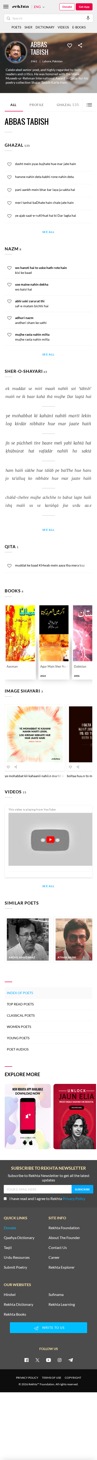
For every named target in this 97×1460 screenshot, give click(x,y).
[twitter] (37, 1360)
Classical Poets (21, 1015)
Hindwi (10, 1294)
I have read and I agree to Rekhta (47, 1198)
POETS (16, 27)
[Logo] (20, 7)
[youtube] (48, 1360)
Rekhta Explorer (61, 1267)
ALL (13, 105)
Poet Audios (17, 1049)
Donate (67, 6)
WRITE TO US (53, 1328)
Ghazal (68, 104)
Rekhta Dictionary (18, 1304)
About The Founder (64, 1238)
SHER (28, 27)
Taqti (8, 1247)
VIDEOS (63, 27)
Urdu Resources (17, 1257)
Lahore (46, 61)
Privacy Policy (74, 1198)
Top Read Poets (20, 1004)
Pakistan (57, 61)
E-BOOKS (79, 27)
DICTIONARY (45, 27)
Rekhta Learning (61, 1304)
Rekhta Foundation (64, 1228)
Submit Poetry (15, 1267)
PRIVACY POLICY (27, 1377)
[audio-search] (88, 18)
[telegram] (70, 1360)
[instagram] (59, 1360)
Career (54, 1257)
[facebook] (26, 1360)
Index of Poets (20, 993)
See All (48, 232)
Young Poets (18, 1038)
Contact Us (57, 1247)
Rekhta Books (15, 1314)
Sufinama (56, 1294)
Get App (84, 6)
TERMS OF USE (51, 1377)
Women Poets (19, 1027)
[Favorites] (69, 45)
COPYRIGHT (73, 1377)
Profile (36, 105)
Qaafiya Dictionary (19, 1238)
